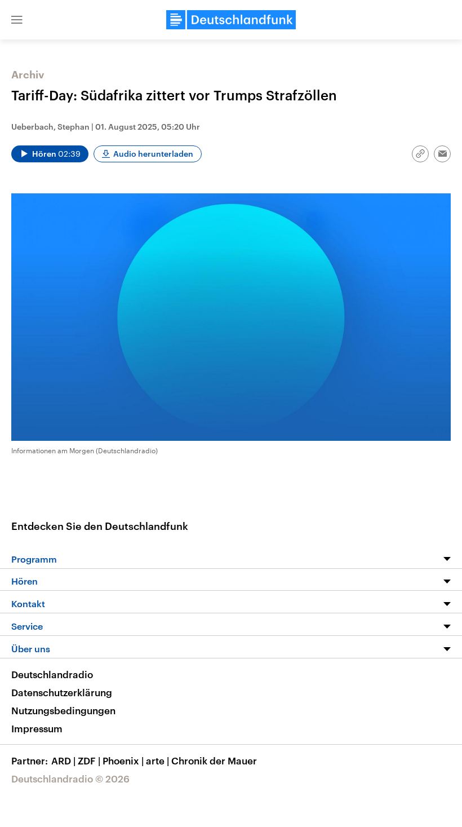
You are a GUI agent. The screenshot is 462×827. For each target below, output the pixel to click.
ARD (63, 760)
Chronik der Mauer (214, 760)
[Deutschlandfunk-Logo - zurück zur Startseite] (231, 19)
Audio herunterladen (153, 153)
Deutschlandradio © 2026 (70, 778)
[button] (17, 19)
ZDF (89, 760)
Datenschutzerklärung (61, 692)
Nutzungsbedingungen (63, 710)
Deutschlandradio (52, 674)
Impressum (37, 728)
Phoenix (123, 760)
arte (157, 760)
